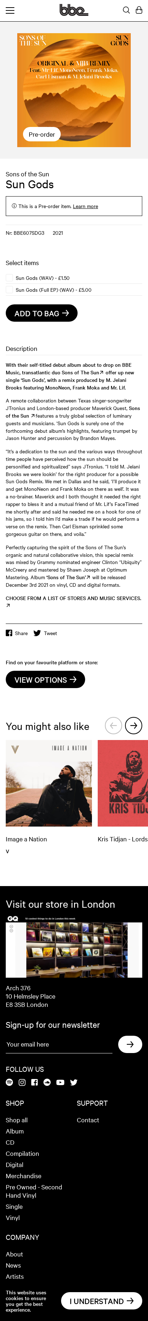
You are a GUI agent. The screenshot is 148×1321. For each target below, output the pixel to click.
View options (40, 679)
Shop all (17, 1119)
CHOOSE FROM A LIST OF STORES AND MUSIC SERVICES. (73, 598)
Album (15, 1131)
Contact (88, 1119)
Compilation (22, 1153)
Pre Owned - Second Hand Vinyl (34, 1191)
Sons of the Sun (27, 173)
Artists (15, 1276)
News (13, 1265)
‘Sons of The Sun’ (66, 577)
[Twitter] (74, 1083)
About (14, 1254)
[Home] (74, 13)
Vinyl (13, 1217)
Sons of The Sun (80, 372)
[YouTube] (60, 1083)
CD (10, 1142)
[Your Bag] (139, 10)
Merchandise (23, 1175)
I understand (97, 1301)
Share (21, 633)
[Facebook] (34, 1083)
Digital (14, 1164)
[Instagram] (22, 1083)
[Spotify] (9, 1083)
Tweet (50, 633)
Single (14, 1206)
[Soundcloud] (47, 1083)
